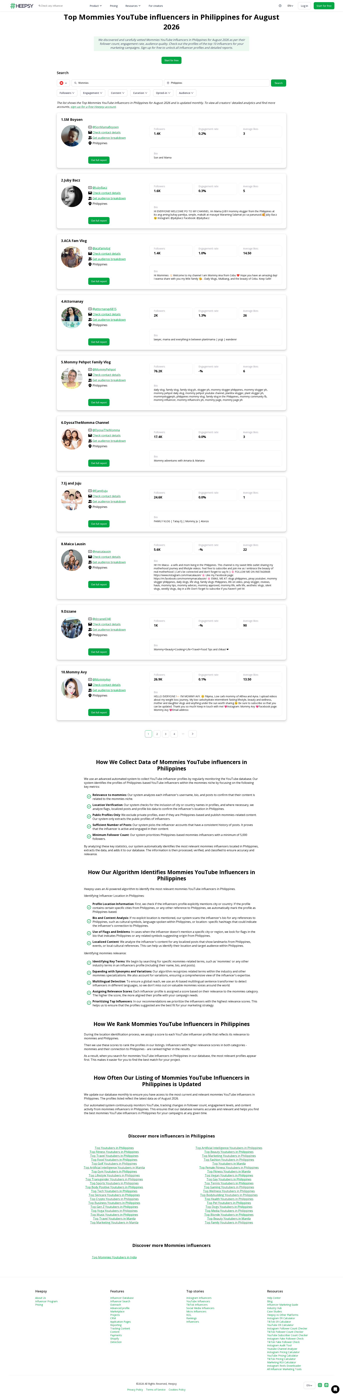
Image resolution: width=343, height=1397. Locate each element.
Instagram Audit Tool (279, 1345)
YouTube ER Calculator (280, 1325)
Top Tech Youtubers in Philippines (114, 1191)
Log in (304, 5)
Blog (269, 1301)
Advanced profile (120, 1308)
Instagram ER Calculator (281, 1318)
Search (279, 83)
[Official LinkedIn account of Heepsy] (326, 1385)
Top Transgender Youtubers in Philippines (114, 1179)
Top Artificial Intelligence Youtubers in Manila (114, 1167)
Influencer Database (122, 1298)
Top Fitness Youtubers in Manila (229, 1171)
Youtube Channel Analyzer (282, 1348)
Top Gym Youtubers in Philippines (114, 1171)
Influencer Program (46, 1301)
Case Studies (274, 1311)
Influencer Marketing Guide (282, 1304)
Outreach (115, 1304)
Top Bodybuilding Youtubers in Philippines (229, 1195)
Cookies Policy (177, 1389)
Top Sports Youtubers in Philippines (114, 1183)
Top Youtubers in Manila (229, 1164)
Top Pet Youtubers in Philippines (229, 1203)
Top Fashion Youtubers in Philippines (229, 1160)
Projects (115, 1315)
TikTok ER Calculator (279, 1321)
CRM (113, 1318)
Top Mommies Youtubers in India (114, 1257)
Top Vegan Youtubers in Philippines (229, 1175)
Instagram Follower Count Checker (287, 1328)
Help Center (274, 1298)
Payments (116, 1335)
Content (115, 1331)
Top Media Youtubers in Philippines (229, 1211)
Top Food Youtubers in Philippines (114, 1160)
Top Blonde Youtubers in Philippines (228, 1215)
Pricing (114, 5)
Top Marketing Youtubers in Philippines (229, 1156)
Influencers (192, 1321)
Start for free (171, 60)
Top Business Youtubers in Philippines (114, 1203)
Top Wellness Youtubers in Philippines (229, 1191)
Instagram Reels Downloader (284, 1365)
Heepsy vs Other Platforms (282, 1315)
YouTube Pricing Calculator (282, 1355)
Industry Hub (274, 1308)
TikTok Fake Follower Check (283, 1342)
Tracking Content (120, 1328)
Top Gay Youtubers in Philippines (229, 1179)
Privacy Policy (135, 1389)
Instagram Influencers (199, 1298)
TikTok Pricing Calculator (281, 1359)
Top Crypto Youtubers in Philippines (114, 1199)
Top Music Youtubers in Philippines (114, 1215)
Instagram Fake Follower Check (285, 1338)
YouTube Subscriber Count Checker (287, 1335)
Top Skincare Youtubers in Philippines (114, 1195)
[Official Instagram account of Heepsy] (320, 1385)
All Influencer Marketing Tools (284, 1369)
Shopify (114, 1338)
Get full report (99, 160)
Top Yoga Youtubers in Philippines (114, 1211)
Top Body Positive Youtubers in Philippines (114, 1187)
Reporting (115, 1325)
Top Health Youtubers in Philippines (229, 1199)
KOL (188, 1315)
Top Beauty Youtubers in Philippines (228, 1152)
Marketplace (117, 1311)
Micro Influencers (196, 1311)
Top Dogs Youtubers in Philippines (228, 1207)
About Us (40, 1298)
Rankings (191, 1318)
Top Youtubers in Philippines (114, 1148)
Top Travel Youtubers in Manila (114, 1219)
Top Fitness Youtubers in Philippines (114, 1152)
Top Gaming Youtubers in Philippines (229, 1187)
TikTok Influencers (197, 1304)
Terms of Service (156, 1389)
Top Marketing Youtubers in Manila (114, 1222)
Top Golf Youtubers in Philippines (114, 1164)
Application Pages (120, 1321)
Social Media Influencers (200, 1308)
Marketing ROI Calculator (281, 1362)
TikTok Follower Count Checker (285, 1331)
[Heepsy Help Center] (280, 6)
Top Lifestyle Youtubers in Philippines (114, 1175)
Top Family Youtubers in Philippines (229, 1222)
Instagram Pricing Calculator (283, 1352)
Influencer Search (120, 1301)
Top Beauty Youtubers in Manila (229, 1219)
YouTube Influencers (198, 1301)
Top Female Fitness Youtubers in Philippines (229, 1167)
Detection (116, 1342)
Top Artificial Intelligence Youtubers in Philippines (228, 1148)
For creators (156, 5)
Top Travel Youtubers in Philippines (114, 1156)
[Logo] (22, 6)
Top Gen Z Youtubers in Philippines (114, 1207)
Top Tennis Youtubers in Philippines (228, 1183)
